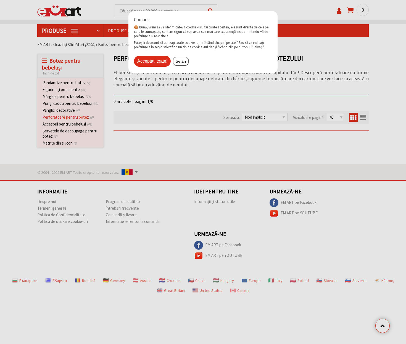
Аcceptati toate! (152, 61)
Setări (181, 61)
